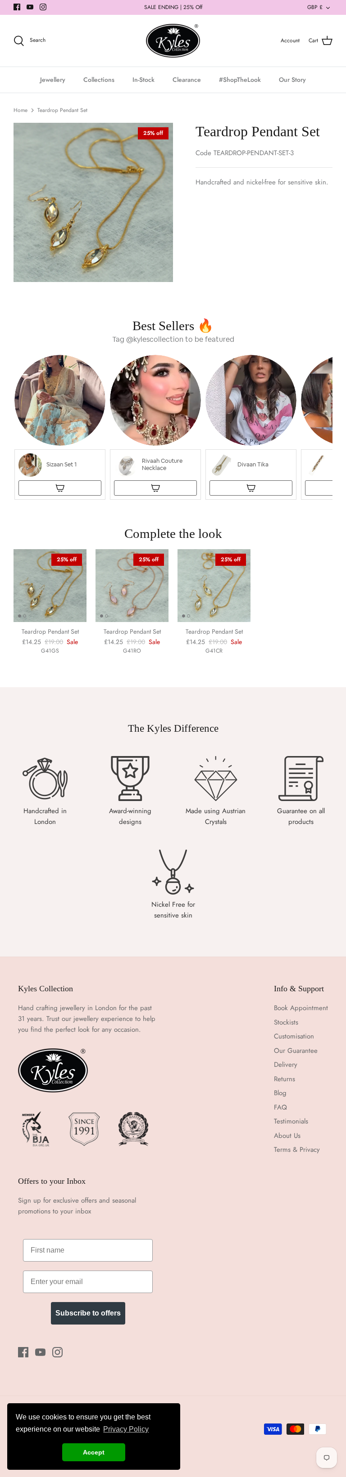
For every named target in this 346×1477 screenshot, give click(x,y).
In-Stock (143, 79)
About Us (287, 1136)
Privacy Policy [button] (126, 1429)
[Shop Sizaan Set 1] (59, 488)
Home (20, 110)
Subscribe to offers (88, 1313)
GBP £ (315, 7)
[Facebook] (17, 7)
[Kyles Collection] (173, 41)
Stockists (286, 1022)
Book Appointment (301, 1008)
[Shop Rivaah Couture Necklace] (155, 488)
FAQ (280, 1107)
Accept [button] (94, 1452)
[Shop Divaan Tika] (250, 488)
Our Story (292, 79)
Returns (284, 1079)
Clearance (187, 79)
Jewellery (52, 79)
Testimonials (291, 1121)
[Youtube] (30, 7)
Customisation (294, 1036)
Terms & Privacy (297, 1150)
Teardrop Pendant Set (62, 110)
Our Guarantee (296, 1051)
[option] (93, 202)
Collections (98, 79)
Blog (280, 1093)
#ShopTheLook (240, 79)
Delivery (285, 1065)
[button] (59, 427)
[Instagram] (43, 7)
